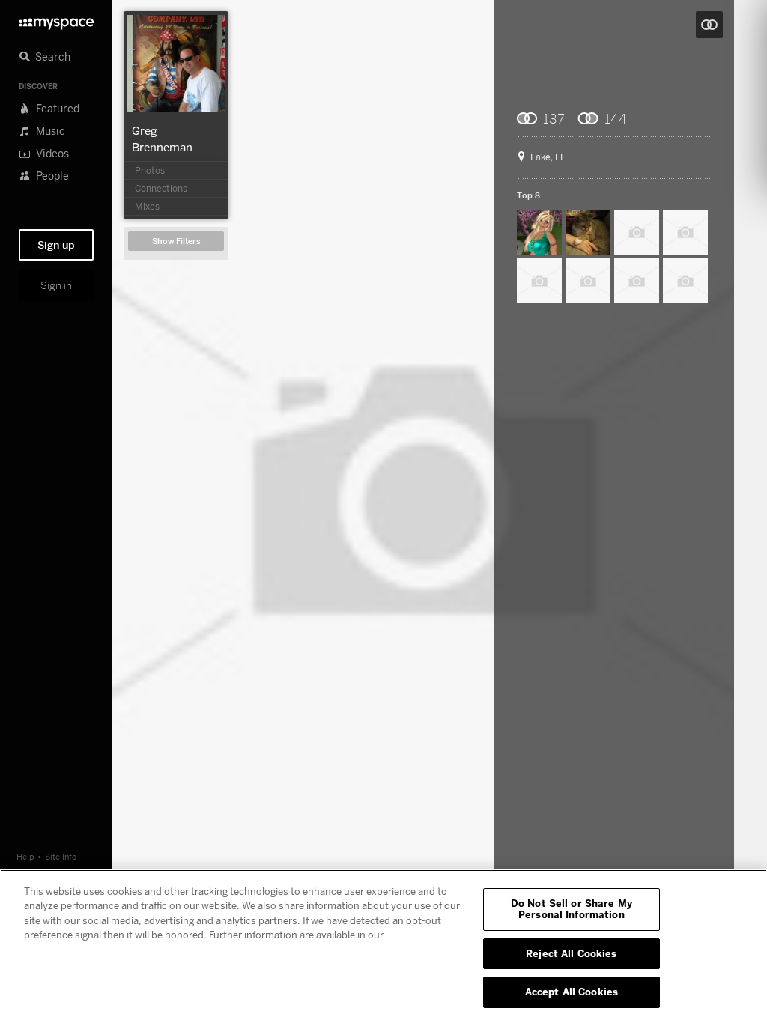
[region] (383, 946)
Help (25, 856)
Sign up (56, 245)
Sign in (56, 285)
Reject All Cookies (571, 953)
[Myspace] (56, 19)
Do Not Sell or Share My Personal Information (571, 909)
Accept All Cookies (571, 991)
